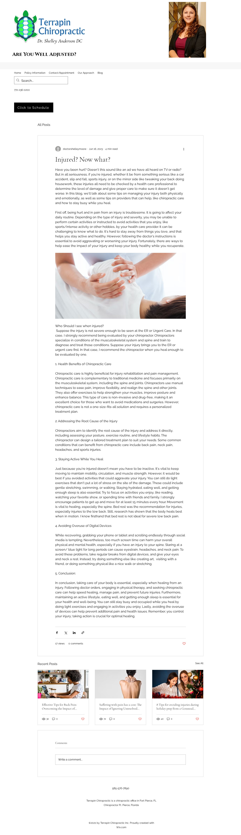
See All (199, 663)
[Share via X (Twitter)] (65, 632)
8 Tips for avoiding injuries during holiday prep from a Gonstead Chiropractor (177, 706)
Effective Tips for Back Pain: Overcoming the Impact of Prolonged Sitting (59, 706)
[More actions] (184, 149)
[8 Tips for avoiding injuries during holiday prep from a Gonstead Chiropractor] (177, 684)
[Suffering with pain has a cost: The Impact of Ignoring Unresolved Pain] (120, 684)
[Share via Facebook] (57, 632)
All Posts (44, 125)
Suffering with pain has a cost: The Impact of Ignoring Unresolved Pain (120, 706)
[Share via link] (83, 632)
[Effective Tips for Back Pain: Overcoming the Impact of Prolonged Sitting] (63, 684)
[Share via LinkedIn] (74, 632)
